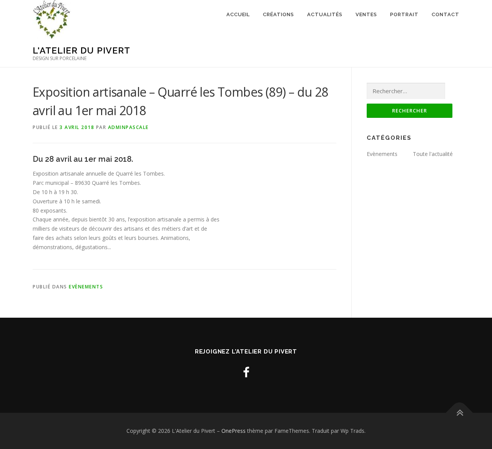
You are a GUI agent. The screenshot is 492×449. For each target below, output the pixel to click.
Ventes (366, 14)
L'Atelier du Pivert (81, 50)
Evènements (86, 286)
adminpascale (128, 127)
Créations (278, 14)
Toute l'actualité (433, 153)
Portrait (404, 14)
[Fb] (246, 372)
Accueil (238, 14)
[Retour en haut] (459, 413)
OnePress (233, 430)
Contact (445, 14)
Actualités (324, 14)
